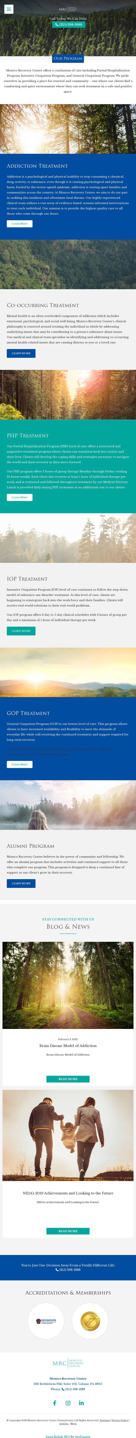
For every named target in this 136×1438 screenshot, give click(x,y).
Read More (68, 1079)
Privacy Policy (120, 1420)
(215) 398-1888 (70, 24)
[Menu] (8, 9)
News (73, 1423)
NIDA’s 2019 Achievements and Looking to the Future (68, 1193)
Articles (64, 1423)
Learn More (20, 223)
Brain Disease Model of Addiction (68, 1046)
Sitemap (104, 1420)
